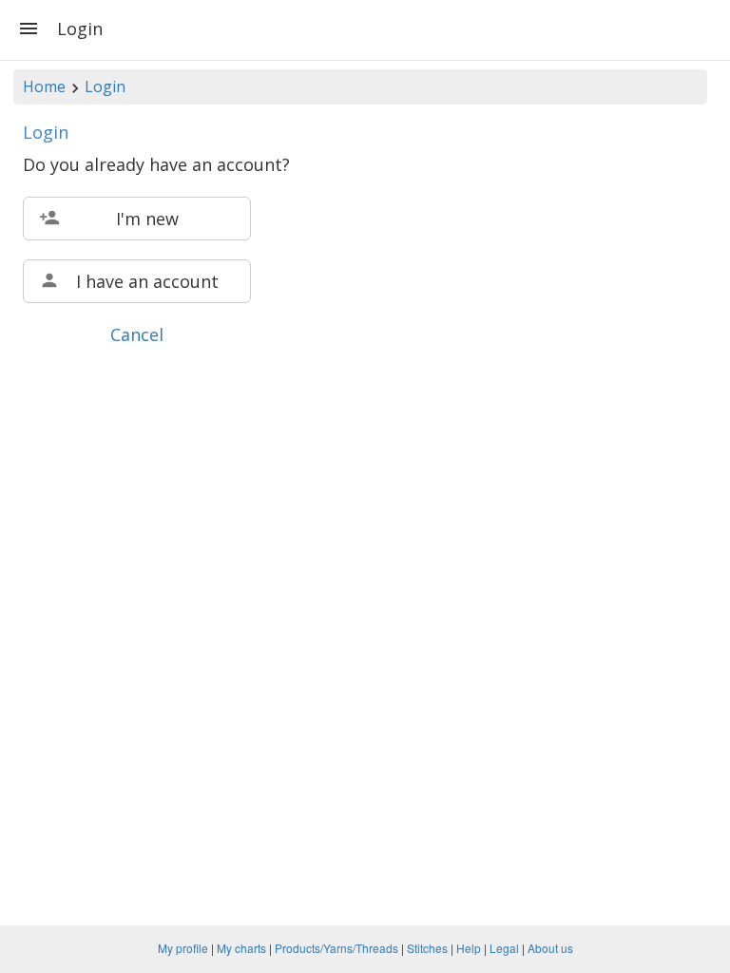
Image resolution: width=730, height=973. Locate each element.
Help (468, 948)
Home (44, 86)
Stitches (427, 948)
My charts (241, 948)
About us (550, 948)
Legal (504, 948)
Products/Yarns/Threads (336, 948)
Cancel (136, 334)
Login (105, 86)
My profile (183, 948)
